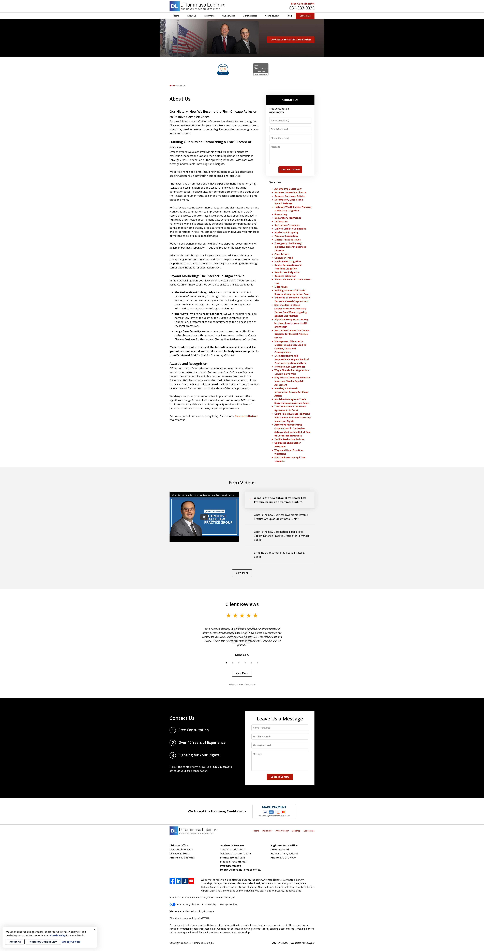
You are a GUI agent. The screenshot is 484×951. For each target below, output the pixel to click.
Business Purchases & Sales (289, 196)
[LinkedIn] (179, 881)
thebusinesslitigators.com (199, 911)
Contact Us (305, 15)
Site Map (296, 830)
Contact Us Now (290, 169)
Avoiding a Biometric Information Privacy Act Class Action (291, 392)
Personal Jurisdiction (286, 235)
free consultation (246, 416)
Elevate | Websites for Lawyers (293, 942)
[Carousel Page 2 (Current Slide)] (232, 663)
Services (275, 182)
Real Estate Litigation (286, 272)
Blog (290, 15)
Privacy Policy (282, 830)
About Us (191, 15)
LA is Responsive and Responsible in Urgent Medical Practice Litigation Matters (291, 359)
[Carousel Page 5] (251, 663)
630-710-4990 (288, 857)
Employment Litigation (287, 261)
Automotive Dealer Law (287, 188)
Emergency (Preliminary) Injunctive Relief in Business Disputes (290, 247)
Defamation (281, 221)
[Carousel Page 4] (245, 663)
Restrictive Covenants (286, 225)
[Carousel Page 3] (239, 663)
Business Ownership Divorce (290, 192)
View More (242, 572)
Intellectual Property (286, 232)
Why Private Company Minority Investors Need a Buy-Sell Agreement (292, 381)
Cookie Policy (209, 904)
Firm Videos (242, 482)
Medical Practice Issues (287, 239)
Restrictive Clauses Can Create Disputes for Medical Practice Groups (291, 334)
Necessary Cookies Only (43, 941)
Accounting (280, 214)
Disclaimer (267, 830)
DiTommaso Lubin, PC (202, 942)
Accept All (15, 941)
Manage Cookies (228, 904)
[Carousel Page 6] (258, 663)
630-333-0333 (301, 8)
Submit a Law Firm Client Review (242, 684)
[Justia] (185, 881)
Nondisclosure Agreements (289, 366)
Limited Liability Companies (290, 228)
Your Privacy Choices (188, 904)
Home (176, 15)
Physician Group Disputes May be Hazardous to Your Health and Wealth (291, 323)
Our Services (228, 15)
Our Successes (250, 15)
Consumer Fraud (283, 257)
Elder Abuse (281, 286)
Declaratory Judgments (287, 217)
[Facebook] (172, 881)
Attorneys (209, 15)
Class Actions (281, 254)
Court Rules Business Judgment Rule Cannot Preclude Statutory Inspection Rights (292, 417)
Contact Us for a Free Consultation (291, 39)
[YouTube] (191, 881)
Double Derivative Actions (289, 439)
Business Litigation (285, 275)
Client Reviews (272, 15)
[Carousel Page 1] (226, 663)
